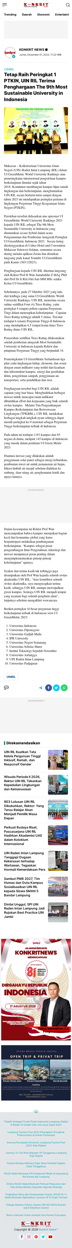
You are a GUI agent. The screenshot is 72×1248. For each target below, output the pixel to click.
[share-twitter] (56, 687)
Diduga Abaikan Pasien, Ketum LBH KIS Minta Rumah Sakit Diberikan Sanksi (36, 1206)
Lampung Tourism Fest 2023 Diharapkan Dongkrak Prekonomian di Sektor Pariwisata (36, 1134)
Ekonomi (43, 14)
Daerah (27, 14)
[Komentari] (6, 687)
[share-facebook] (48, 687)
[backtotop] (36, 1112)
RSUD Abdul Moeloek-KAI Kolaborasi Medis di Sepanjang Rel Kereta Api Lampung (36, 1175)
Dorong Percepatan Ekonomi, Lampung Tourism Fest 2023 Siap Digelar (36, 1144)
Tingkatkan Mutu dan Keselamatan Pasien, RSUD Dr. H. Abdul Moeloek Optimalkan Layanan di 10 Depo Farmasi (36, 1196)
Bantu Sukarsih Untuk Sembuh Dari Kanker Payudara (36, 1215)
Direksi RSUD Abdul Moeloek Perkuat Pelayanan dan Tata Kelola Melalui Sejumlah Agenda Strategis (36, 1185)
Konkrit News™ (48, 1229)
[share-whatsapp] (64, 687)
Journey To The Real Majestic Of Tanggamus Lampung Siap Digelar (36, 1154)
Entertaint (62, 14)
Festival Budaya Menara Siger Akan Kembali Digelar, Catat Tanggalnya (36, 1165)
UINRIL (9, 69)
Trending (10, 14)
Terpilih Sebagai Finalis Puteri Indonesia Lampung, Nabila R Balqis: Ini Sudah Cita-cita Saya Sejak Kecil (36, 1123)
